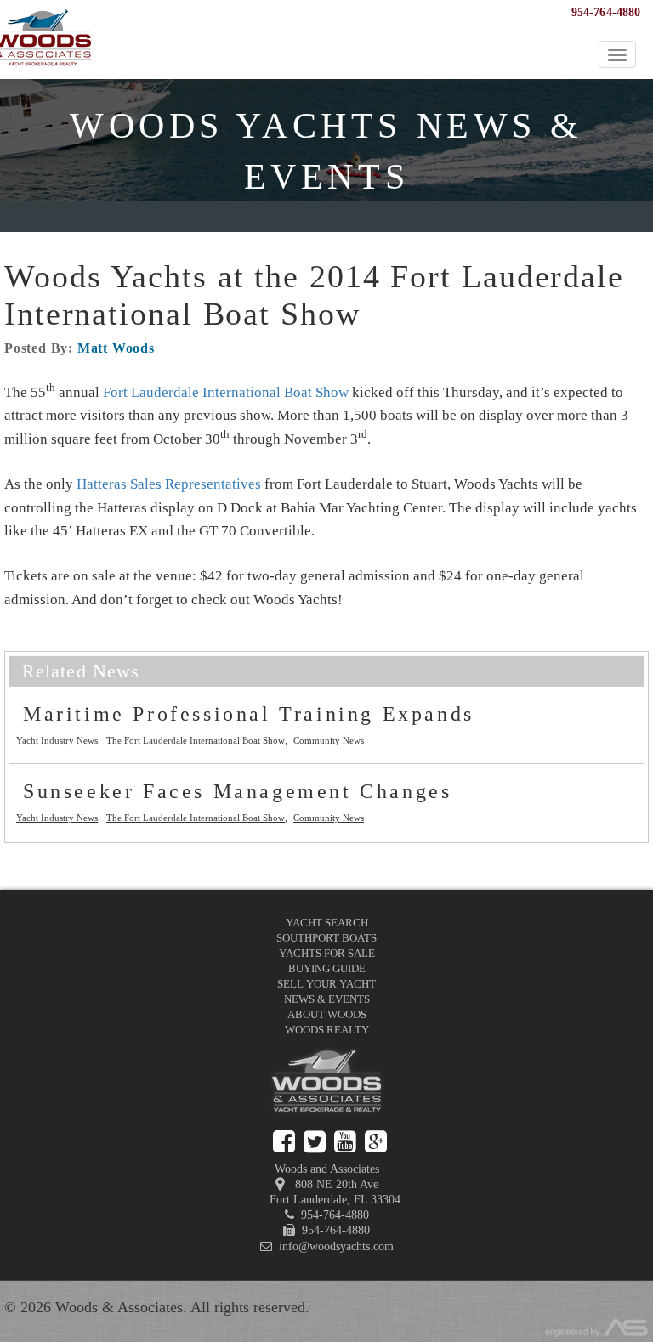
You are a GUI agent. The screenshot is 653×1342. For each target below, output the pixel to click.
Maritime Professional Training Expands (248, 714)
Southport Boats (326, 937)
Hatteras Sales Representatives (169, 484)
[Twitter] (315, 1142)
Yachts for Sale (327, 953)
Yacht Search (327, 922)
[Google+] (376, 1142)
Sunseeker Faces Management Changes (237, 791)
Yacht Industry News (57, 740)
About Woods (326, 1014)
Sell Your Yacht (326, 983)
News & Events (327, 999)
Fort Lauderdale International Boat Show (226, 392)
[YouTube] (345, 1142)
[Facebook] (284, 1142)
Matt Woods (116, 348)
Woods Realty (327, 1029)
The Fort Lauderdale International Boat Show (195, 740)
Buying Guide (327, 968)
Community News (328, 740)
